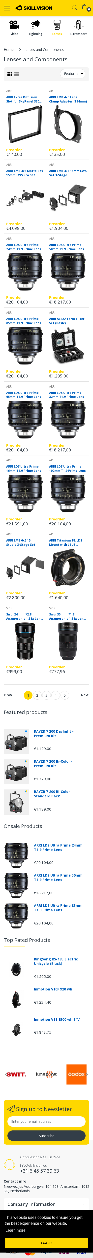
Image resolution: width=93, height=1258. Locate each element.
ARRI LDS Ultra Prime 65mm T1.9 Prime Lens (23, 395)
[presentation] (6, 1074)
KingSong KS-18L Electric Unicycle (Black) (56, 961)
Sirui (9, 608)
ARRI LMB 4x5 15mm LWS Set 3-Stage (68, 173)
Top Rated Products (27, 940)
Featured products (25, 712)
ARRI (9, 91)
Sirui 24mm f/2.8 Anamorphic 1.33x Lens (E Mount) (24, 616)
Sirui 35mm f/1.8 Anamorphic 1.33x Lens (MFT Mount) (67, 616)
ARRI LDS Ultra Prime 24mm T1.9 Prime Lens (23, 247)
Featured (71, 73)
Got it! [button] (46, 1243)
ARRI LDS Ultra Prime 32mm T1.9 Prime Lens (66, 395)
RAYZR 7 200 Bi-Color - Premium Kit (53, 763)
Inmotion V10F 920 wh (53, 989)
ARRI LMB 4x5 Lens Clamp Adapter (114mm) (68, 99)
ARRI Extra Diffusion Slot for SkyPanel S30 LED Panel (22, 99)
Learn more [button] (15, 1230)
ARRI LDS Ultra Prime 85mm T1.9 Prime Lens (23, 321)
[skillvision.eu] (33, 7)
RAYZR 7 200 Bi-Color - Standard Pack (53, 793)
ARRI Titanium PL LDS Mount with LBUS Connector (65, 543)
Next (85, 695)
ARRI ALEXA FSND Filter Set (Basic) (67, 321)
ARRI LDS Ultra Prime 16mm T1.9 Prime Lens (23, 469)
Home (9, 49)
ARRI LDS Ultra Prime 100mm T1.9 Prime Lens (67, 469)
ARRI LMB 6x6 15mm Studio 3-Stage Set (21, 543)
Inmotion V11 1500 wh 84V (57, 1019)
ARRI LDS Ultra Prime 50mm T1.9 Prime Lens (66, 247)
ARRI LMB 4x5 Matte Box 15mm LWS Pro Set (24, 173)
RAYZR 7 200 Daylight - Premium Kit (54, 733)
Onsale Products (23, 826)
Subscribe (46, 1135)
